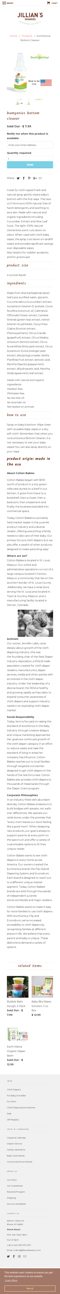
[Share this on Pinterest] (28, 178)
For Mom (11, 1101)
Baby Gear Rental (15, 1155)
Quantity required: (19, 153)
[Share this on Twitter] (17, 178)
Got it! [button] (30, 1288)
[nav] (7, 3)
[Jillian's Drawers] (30, 18)
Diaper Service (14, 1143)
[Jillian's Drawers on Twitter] (8, 1256)
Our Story (12, 1180)
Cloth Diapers (14, 1089)
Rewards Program (16, 1192)
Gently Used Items (16, 1149)
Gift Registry (13, 1119)
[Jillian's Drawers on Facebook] (14, 1256)
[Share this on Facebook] (23, 178)
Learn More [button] (11, 1280)
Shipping (11, 1198)
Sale (9, 1113)
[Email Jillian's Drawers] (25, 1256)
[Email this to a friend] (39, 178)
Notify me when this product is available (27, 136)
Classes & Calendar (16, 1137)
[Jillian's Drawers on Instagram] (19, 1256)
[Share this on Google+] (34, 178)
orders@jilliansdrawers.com (27, 1250)
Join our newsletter (16, 1204)
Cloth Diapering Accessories (21, 1107)
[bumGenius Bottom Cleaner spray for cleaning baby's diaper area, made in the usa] (30, 72)
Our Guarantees (15, 1185)
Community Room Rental (19, 1161)
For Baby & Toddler (16, 1095)
